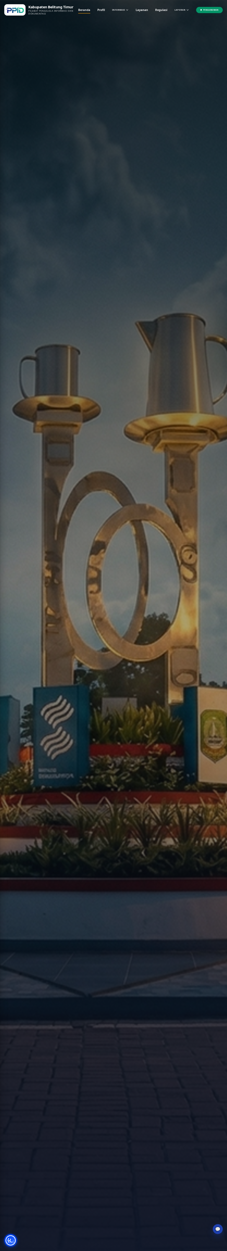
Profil (101, 10)
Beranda (84, 10)
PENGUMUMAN (210, 10)
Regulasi (161, 10)
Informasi (118, 9)
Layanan (142, 10)
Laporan (180, 9)
